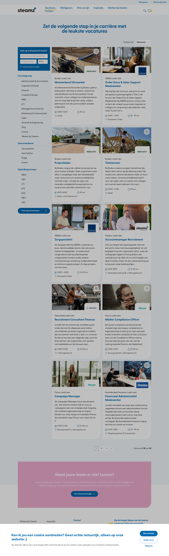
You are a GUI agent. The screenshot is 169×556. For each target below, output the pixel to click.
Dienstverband (25, 143)
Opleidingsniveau (27, 169)
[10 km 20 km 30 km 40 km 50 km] (43, 61)
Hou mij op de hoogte (83, 494)
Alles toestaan (148, 533)
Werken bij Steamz (28, 522)
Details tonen (149, 540)
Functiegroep (25, 76)
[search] (144, 11)
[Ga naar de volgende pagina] (111, 448)
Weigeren (149, 546)
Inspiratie (51, 522)
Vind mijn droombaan (30, 211)
